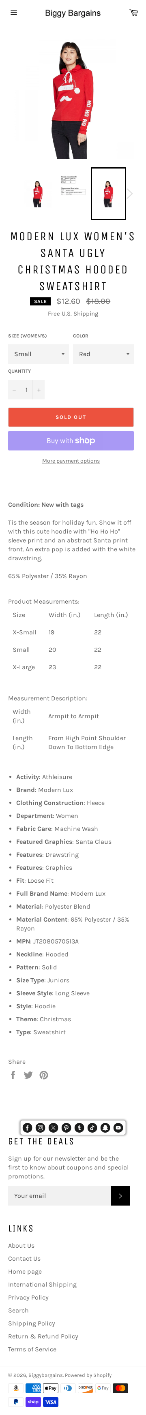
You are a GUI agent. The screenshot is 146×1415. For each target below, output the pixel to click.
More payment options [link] (71, 460)
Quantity (19, 371)
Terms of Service (32, 1349)
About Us (21, 1245)
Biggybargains (45, 1375)
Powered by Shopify (88, 1375)
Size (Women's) (27, 336)
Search (18, 1310)
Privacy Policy (28, 1297)
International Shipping (42, 1284)
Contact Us (24, 1258)
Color (80, 336)
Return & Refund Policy (43, 1336)
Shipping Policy (31, 1323)
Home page (25, 1271)
